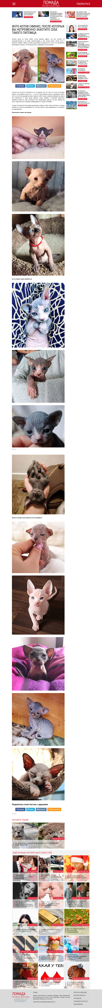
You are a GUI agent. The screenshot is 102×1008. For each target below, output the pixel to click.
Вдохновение (78, 1004)
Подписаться (83, 3)
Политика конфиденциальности (44, 1001)
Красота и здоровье (80, 992)
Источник (14, 813)
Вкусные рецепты (79, 995)
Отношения (77, 998)
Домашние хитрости (81, 1001)
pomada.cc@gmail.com (20, 1001)
